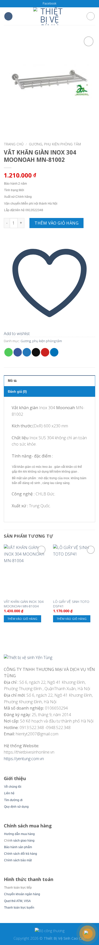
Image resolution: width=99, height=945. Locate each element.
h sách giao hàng (23, 840)
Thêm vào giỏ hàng (56, 223)
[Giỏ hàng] (91, 16)
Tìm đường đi (13, 800)
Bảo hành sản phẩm (18, 847)
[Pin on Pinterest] (45, 352)
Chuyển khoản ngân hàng (22, 894)
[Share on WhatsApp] (8, 352)
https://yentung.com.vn (24, 758)
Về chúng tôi (12, 786)
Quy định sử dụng (16, 806)
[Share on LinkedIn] (54, 352)
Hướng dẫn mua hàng (19, 834)
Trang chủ (14, 144)
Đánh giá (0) (17, 391)
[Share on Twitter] (27, 352)
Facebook (49, 3)
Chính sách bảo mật (18, 860)
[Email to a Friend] (36, 352)
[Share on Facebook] (17, 352)
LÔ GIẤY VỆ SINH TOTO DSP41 (71, 603)
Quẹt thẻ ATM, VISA (17, 901)
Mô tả (12, 381)
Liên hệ (9, 793)
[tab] (49, 380)
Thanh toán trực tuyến (19, 907)
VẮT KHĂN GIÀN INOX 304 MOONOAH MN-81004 (24, 603)
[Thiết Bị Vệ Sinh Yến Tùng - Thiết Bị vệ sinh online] (49, 16)
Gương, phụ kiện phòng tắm (55, 144)
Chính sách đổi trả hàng (20, 853)
